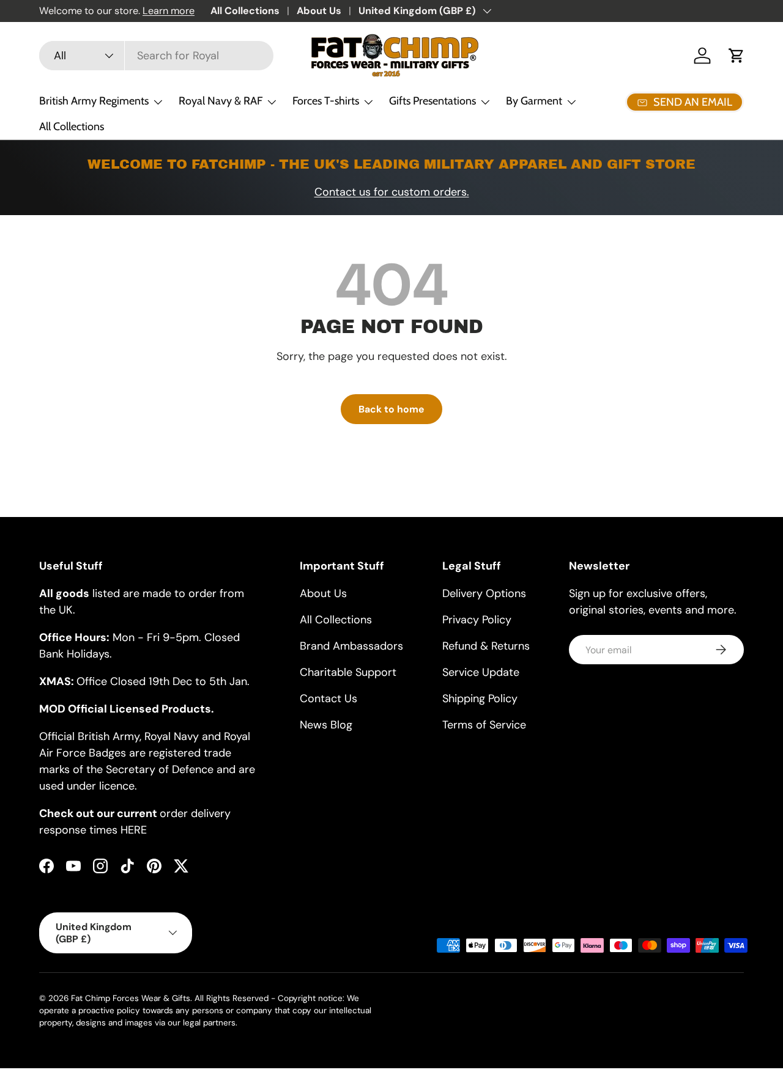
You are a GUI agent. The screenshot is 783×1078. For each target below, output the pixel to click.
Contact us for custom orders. (391, 192)
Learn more (169, 10)
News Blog (326, 724)
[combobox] (156, 55)
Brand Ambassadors (351, 646)
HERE (134, 830)
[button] (736, 55)
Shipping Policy (480, 698)
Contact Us (328, 698)
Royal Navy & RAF (220, 101)
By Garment (534, 101)
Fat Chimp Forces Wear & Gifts (130, 998)
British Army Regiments (94, 101)
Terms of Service (484, 724)
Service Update (480, 672)
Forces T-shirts (325, 101)
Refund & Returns (486, 646)
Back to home (391, 409)
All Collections (245, 10)
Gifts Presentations (432, 101)
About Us (319, 10)
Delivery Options (484, 593)
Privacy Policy (476, 619)
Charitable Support (348, 672)
